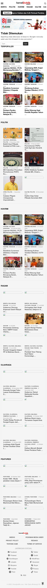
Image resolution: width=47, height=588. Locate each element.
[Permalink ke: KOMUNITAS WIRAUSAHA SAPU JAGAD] (34, 512)
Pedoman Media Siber (34, 537)
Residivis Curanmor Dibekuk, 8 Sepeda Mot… (11, 90)
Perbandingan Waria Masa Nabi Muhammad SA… (34, 503)
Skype (36, 565)
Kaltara (33, 346)
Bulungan (12, 303)
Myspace (13, 565)
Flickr (13, 572)
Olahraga (7, 388)
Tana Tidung (34, 348)
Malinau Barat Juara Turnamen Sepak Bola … (33, 420)
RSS (24, 575)
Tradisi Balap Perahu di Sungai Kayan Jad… (12, 421)
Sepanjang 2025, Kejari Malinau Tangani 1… (34, 69)
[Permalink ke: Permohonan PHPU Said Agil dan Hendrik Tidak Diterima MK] (34, 135)
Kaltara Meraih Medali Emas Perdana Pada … (34, 449)
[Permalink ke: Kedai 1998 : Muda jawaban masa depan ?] (12, 470)
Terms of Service (34, 544)
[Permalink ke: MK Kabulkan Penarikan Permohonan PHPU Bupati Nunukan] (12, 159)
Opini (5, 192)
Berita (5, 303)
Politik (5, 142)
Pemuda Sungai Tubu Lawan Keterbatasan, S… (11, 392)
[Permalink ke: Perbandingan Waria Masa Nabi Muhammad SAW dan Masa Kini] (34, 490)
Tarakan (12, 84)
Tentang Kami (12, 544)
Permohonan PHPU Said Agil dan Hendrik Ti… (33, 148)
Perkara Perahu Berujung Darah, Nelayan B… (9, 112)
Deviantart (35, 562)
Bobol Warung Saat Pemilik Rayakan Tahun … (34, 112)
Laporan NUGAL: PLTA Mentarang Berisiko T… (12, 69)
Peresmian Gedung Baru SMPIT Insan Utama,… (10, 330)
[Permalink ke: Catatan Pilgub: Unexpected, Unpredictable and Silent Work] (12, 183)
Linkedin (13, 562)
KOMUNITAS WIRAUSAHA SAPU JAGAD (33, 523)
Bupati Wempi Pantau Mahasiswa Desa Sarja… (33, 330)
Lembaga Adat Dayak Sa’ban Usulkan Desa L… (11, 446)
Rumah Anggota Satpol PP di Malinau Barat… (12, 351)
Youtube (13, 569)
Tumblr (36, 555)
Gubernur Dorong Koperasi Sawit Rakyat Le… (12, 309)
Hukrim (5, 64)
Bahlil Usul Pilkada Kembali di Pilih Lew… (12, 145)
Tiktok (36, 572)
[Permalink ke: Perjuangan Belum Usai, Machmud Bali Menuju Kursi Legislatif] (12, 490)
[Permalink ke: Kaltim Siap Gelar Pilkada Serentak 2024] (34, 183)
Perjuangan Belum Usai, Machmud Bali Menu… (12, 502)
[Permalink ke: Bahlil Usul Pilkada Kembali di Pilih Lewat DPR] (12, 133)
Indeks (12, 537)
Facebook (13, 552)
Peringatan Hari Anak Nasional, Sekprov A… (34, 308)
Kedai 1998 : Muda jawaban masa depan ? (12, 480)
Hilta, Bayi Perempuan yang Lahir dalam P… (33, 481)
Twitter (36, 552)
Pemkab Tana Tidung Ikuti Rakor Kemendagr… (33, 354)
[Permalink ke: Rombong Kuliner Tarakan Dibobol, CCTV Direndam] (34, 77)
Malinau (33, 64)
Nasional (6, 66)
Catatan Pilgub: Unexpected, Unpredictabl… (9, 198)
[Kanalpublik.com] (23, 3)
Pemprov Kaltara (31, 388)
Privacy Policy (12, 540)
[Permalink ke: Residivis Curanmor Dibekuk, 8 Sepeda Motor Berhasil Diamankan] (12, 77)
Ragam (5, 305)
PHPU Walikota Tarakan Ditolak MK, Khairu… (34, 171)
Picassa (35, 569)
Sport (33, 444)
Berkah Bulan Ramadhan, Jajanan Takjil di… (11, 523)
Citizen (27, 497)
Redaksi (34, 540)
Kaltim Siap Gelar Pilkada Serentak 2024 (33, 197)
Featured (6, 476)
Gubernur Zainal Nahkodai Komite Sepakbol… (31, 394)
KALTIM (27, 192)
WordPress (35, 559)
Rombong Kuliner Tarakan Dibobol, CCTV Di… (34, 90)
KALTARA (12, 64)
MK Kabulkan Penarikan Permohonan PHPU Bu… (12, 172)
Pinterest (13, 555)
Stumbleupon (13, 559)
